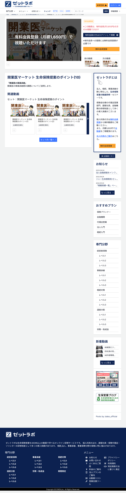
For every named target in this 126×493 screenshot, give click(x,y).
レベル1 (102, 256)
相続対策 (101, 290)
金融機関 (101, 217)
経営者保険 (102, 251)
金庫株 (66, 11)
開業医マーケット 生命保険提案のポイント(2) (47, 120)
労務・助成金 (103, 329)
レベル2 (102, 260)
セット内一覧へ (47, 139)
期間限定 (62, 471)
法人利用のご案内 (104, 136)
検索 (106, 11)
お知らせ (35, 11)
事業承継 (101, 270)
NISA (60, 11)
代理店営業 (102, 222)
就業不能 (53, 11)
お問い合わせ (95, 460)
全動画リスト (108, 156)
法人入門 (101, 227)
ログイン (114, 5)
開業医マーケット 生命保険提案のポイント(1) (22, 120)
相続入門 (101, 232)
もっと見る (106, 192)
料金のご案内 (95, 469)
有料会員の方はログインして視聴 (100, 35)
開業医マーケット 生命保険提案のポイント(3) (73, 120)
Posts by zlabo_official (106, 416)
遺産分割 (101, 310)
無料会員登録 (101, 49)
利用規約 (112, 463)
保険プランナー (104, 212)
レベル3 (102, 265)
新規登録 (100, 5)
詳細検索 (114, 11)
